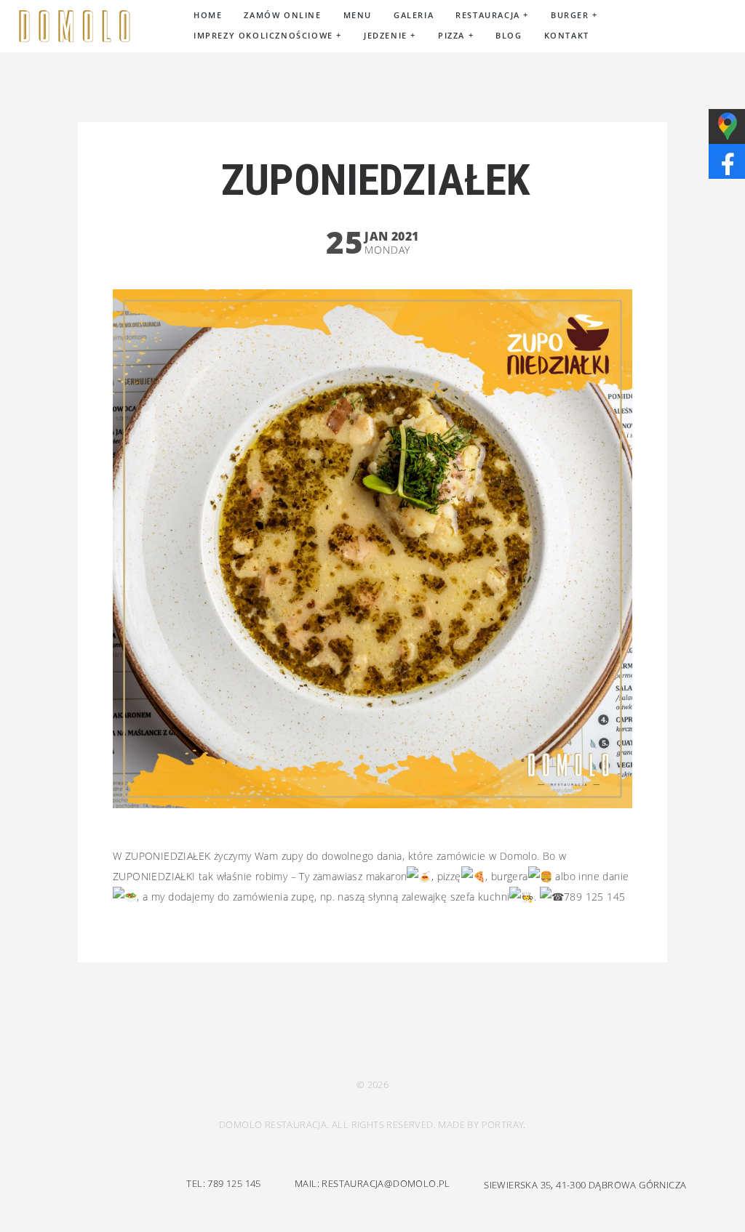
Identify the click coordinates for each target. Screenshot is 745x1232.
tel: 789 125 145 (223, 1183)
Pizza (456, 35)
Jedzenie (390, 35)
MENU (357, 14)
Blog (508, 35)
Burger (574, 14)
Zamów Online (282, 14)
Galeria (414, 14)
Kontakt (566, 35)
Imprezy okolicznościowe (268, 35)
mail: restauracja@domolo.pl (372, 1183)
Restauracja (492, 14)
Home (208, 14)
